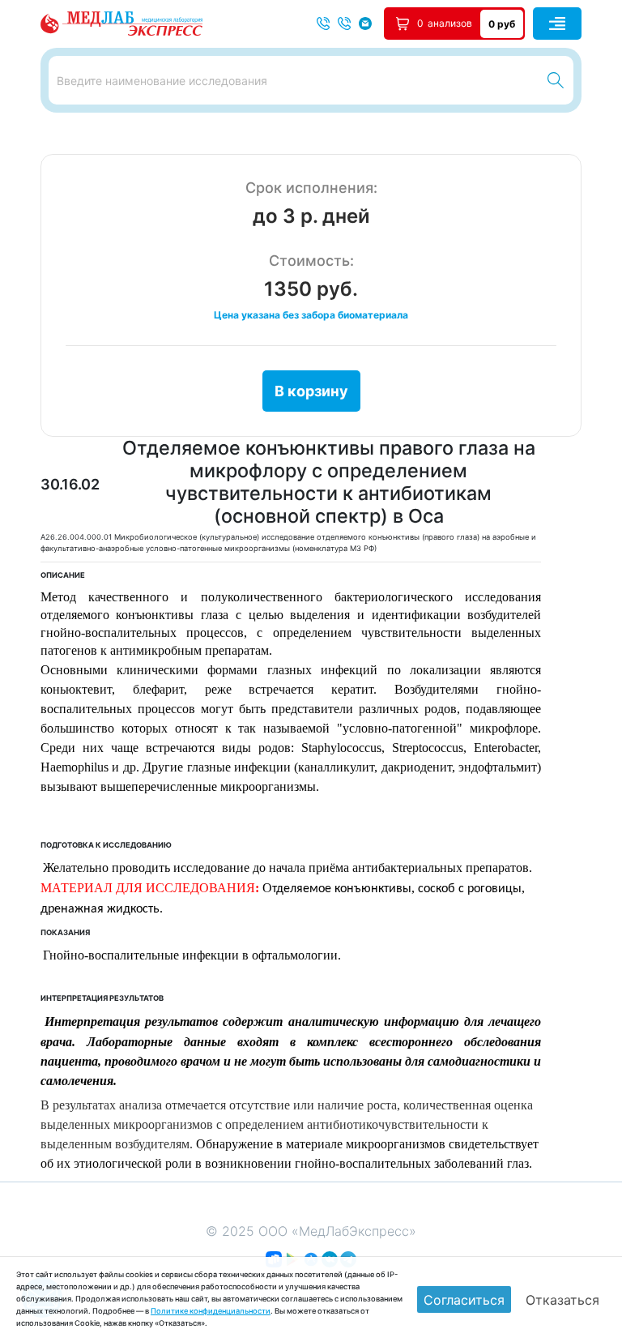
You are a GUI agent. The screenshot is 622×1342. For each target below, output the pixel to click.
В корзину (311, 391)
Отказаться (562, 1300)
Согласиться (464, 1300)
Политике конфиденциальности (211, 1310)
